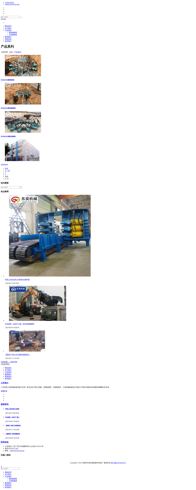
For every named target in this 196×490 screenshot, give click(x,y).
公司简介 (5, 383)
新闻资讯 (8, 39)
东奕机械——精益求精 (9, 362)
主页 (11, 52)
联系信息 (5, 442)
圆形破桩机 (13, 32)
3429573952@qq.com (17, 450)
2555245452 (4, 164)
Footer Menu (5, 364)
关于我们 (8, 28)
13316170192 (9, 2)
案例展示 (8, 37)
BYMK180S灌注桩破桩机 (8, 108)
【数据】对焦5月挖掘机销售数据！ (17, 354)
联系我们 (8, 41)
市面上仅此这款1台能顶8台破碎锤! (17, 279)
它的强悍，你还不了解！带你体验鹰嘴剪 (19, 324)
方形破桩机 (13, 34)
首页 (6, 168)
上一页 (7, 171)
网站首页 (8, 26)
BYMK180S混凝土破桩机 (8, 136)
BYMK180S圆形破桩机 (7, 80)
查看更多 (4, 391)
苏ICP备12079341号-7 (118, 463)
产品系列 (8, 30)
